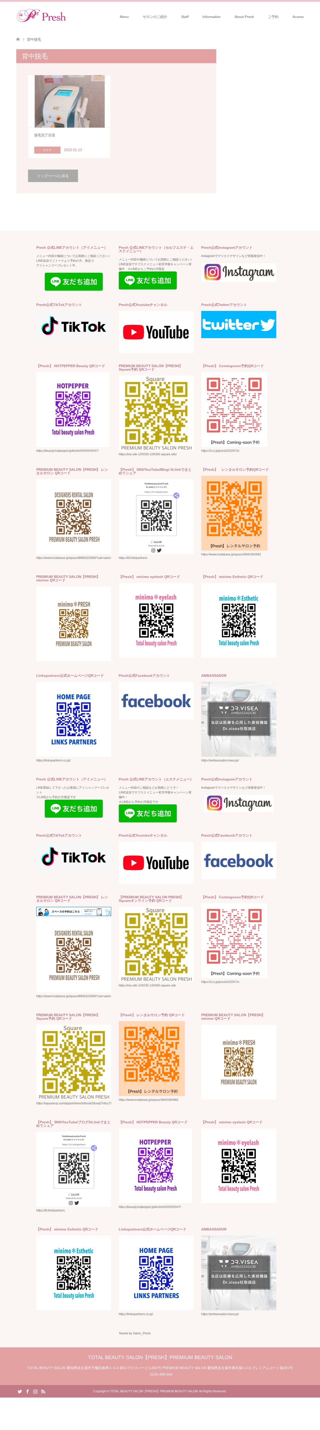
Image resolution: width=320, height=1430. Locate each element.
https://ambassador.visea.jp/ (220, 760)
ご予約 (273, 17)
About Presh (244, 17)
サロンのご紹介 (155, 17)
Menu (124, 17)
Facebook (27, 1391)
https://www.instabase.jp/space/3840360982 (231, 554)
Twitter (20, 1391)
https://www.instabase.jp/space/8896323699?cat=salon (73, 558)
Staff (184, 17)
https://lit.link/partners (133, 558)
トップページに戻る (53, 176)
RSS (43, 1391)
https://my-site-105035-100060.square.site (147, 985)
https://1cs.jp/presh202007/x (220, 451)
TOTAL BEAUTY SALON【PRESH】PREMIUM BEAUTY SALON (160, 1357)
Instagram (35, 1391)
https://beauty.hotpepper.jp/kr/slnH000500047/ (150, 1207)
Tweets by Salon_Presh (135, 1333)
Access (298, 17)
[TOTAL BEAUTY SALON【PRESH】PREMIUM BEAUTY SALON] (66, 16)
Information (211, 17)
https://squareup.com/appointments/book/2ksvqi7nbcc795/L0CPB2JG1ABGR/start (91, 1103)
